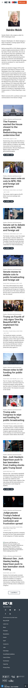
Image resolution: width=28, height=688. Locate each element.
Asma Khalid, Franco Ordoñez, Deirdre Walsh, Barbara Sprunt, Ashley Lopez (12, 527)
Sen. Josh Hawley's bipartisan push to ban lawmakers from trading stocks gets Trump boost (13, 462)
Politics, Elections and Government (12, 119)
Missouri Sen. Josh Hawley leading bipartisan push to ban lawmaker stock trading (13, 564)
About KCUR (6, 620)
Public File (5, 664)
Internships (6, 650)
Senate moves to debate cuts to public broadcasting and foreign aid (13, 275)
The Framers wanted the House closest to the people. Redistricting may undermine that (12, 128)
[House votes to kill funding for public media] (13, 358)
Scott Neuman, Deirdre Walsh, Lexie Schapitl (12, 190)
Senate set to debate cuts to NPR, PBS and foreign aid (14, 227)
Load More (14, 592)
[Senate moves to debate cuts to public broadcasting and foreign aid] (13, 260)
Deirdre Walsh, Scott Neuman (9, 283)
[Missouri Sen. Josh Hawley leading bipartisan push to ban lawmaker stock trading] (13, 547)
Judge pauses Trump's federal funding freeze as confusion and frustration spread (13, 518)
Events (4, 637)
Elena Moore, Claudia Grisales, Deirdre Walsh (12, 331)
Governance (6, 660)
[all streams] (26, 686)
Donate (23, 2)
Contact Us (5, 644)
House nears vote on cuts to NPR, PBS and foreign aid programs (14, 182)
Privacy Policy (6, 667)
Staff (4, 640)
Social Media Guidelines (9, 654)
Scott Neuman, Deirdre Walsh (9, 233)
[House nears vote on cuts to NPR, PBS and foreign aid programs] (13, 167)
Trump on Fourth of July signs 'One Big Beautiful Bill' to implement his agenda (13, 322)
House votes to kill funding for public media (13, 372)
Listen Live (5, 624)
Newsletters (6, 634)
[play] (2, 686)
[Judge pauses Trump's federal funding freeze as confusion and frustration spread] (13, 501)
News (4, 627)
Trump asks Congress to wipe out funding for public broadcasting (13, 416)
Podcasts (5, 630)
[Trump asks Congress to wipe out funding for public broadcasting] (13, 401)
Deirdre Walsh (6, 138)
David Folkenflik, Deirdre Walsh (9, 423)
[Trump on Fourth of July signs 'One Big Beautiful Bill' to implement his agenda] (13, 305)
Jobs (4, 647)
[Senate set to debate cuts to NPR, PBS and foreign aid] (13, 213)
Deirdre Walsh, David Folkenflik (9, 378)
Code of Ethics (6, 657)
